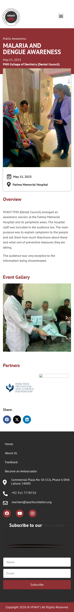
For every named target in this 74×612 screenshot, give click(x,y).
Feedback (11, 462)
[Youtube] (20, 513)
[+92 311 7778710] (5, 493)
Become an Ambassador (21, 471)
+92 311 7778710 (24, 493)
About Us (11, 453)
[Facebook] (7, 513)
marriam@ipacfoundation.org (32, 502)
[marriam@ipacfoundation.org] (5, 503)
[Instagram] (33, 513)
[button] (61, 16)
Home (9, 444)
